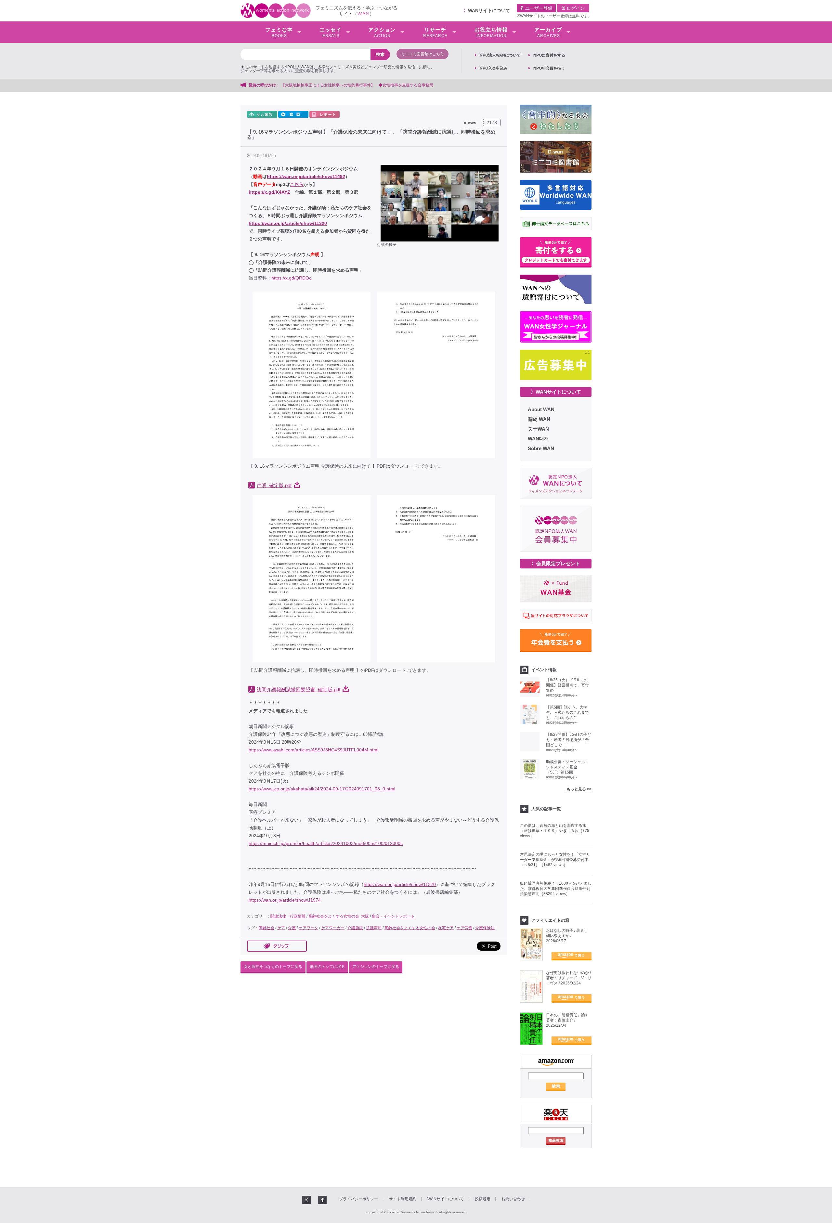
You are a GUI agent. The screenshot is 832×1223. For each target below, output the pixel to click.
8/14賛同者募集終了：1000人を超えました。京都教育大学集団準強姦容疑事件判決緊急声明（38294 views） (556, 888)
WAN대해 (538, 438)
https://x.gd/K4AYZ (269, 192)
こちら (297, 184)
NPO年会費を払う (549, 68)
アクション (382, 32)
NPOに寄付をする (549, 55)
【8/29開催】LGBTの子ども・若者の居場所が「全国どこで (568, 739)
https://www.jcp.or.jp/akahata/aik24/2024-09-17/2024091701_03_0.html (322, 788)
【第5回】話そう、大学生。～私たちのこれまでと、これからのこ (567, 712)
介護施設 (355, 928)
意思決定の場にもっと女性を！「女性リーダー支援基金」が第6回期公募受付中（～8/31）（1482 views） (555, 859)
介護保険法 (485, 928)
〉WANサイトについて (556, 392)
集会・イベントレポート (393, 916)
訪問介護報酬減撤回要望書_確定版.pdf (298, 689)
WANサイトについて (489, 10)
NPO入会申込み (494, 68)
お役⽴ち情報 (491, 32)
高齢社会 (266, 928)
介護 (292, 928)
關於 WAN (539, 419)
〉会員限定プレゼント (555, 563)
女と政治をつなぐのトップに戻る (273, 966)
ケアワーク (308, 928)
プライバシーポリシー (358, 1199)
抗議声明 (374, 928)
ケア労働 (464, 928)
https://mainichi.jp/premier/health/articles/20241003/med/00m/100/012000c (326, 843)
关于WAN (538, 429)
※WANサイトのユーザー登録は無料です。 (554, 16)
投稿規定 (482, 1199)
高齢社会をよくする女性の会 (409, 928)
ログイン (575, 8)
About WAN (541, 409)
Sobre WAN (541, 448)
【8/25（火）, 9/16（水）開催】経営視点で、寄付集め (568, 685)
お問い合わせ (513, 1199)
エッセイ (330, 32)
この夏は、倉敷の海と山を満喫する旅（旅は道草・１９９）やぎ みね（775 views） (554, 830)
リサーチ (435, 32)
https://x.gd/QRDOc (291, 277)
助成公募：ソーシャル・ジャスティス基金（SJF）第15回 (567, 767)
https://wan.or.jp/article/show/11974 (285, 900)
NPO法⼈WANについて (500, 55)
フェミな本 (279, 32)
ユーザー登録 (538, 8)
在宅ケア (446, 928)
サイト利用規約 (402, 1199)
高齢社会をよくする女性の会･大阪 (338, 916)
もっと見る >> (579, 789)
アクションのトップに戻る (375, 966)
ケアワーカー (332, 928)
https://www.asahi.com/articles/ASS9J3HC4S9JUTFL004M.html (313, 749)
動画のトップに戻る (327, 966)
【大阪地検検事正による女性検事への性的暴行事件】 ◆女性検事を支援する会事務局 (357, 85)
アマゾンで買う (572, 956)
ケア (281, 928)
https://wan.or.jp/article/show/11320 (288, 223)
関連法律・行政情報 (288, 916)
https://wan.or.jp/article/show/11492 (306, 176)
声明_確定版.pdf (274, 485)
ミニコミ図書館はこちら (422, 54)
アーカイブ (548, 32)
